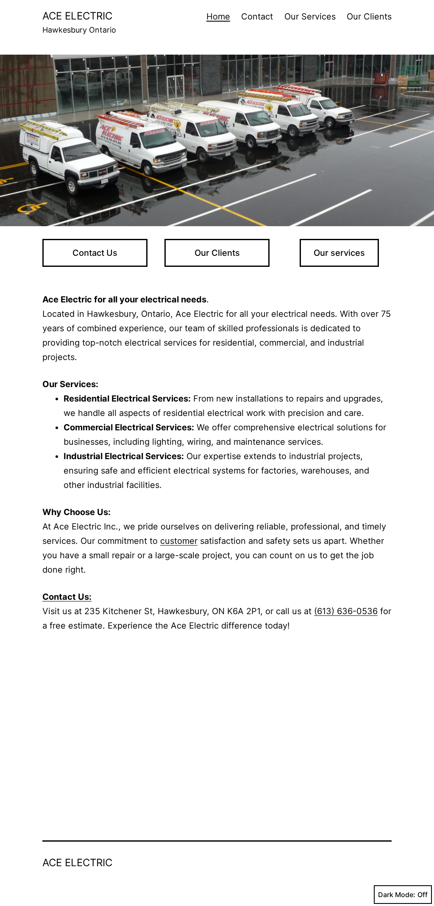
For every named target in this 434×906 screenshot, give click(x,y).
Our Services (310, 16)
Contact (257, 16)
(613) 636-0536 (346, 611)
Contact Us (94, 253)
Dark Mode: (396, 894)
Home (218, 16)
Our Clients (369, 16)
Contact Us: (67, 597)
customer (179, 541)
